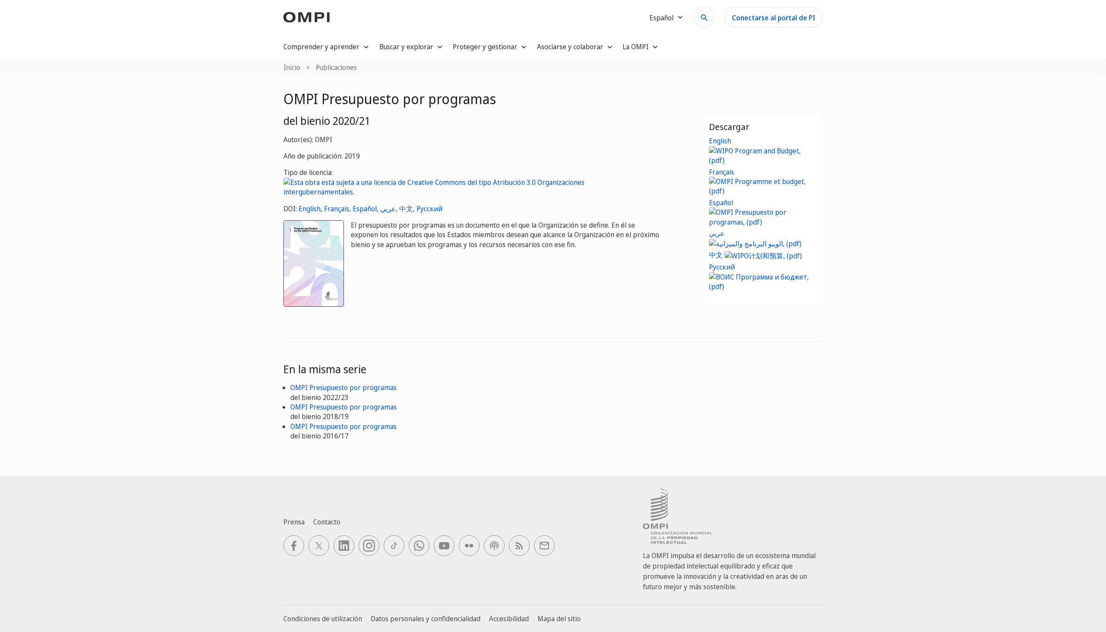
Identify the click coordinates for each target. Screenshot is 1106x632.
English (310, 208)
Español (365, 208)
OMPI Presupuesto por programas (343, 387)
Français (336, 208)
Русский (429, 208)
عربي (388, 208)
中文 (406, 208)
